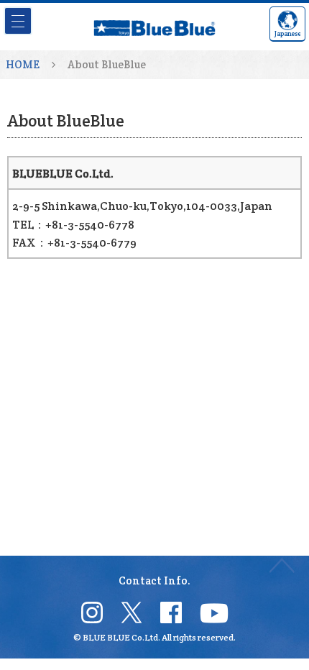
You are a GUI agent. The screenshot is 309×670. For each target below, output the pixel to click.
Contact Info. (154, 580)
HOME (23, 64)
